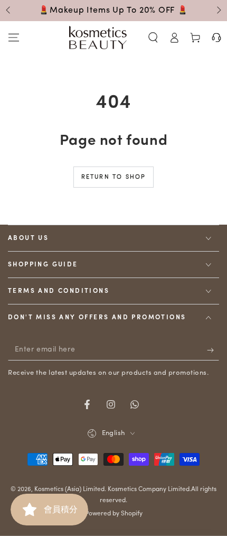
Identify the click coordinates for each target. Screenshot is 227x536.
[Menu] (13, 38)
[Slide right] (218, 10)
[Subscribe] (213, 350)
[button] (153, 38)
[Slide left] (9, 10)
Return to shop (113, 177)
